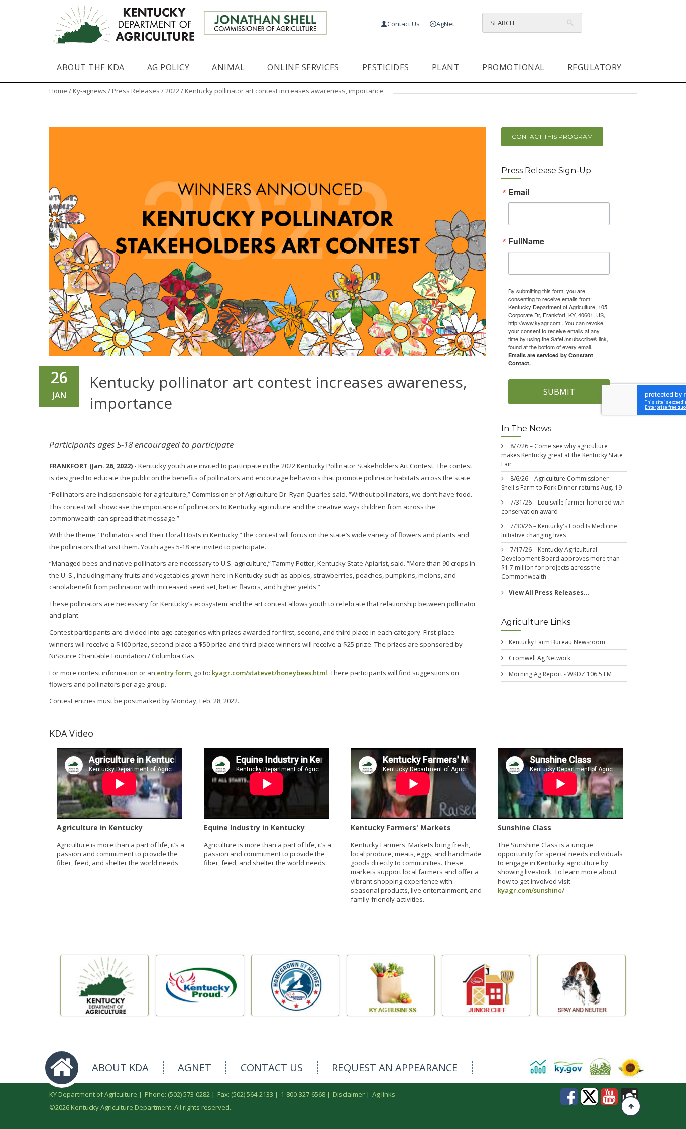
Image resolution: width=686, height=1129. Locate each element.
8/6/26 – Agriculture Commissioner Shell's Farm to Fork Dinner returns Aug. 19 (561, 483)
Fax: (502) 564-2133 (245, 1094)
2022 (172, 90)
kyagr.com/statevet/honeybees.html (269, 672)
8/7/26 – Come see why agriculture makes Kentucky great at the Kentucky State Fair (562, 455)
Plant (446, 67)
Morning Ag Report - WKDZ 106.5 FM (560, 674)
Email (518, 193)
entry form (174, 672)
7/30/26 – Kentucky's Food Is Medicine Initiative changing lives (559, 530)
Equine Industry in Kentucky (254, 827)
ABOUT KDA (120, 1067)
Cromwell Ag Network (539, 658)
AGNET (194, 1067)
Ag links (383, 1094)
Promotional (513, 67)
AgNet (445, 23)
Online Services (303, 67)
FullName (526, 242)
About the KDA (91, 67)
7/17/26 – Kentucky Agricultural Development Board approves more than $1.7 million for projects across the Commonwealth (560, 563)
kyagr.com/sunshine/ (531, 890)
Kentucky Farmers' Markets (401, 827)
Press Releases (136, 90)
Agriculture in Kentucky (100, 827)
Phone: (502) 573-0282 (177, 1094)
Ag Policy (168, 67)
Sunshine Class (524, 827)
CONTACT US (272, 1067)
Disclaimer (349, 1094)
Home (58, 90)
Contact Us (403, 23)
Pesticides (385, 67)
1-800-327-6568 (303, 1094)
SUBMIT (559, 392)
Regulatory (594, 67)
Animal (228, 67)
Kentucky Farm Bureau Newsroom (557, 642)
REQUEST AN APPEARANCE (395, 1067)
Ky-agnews (89, 90)
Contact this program (552, 136)
